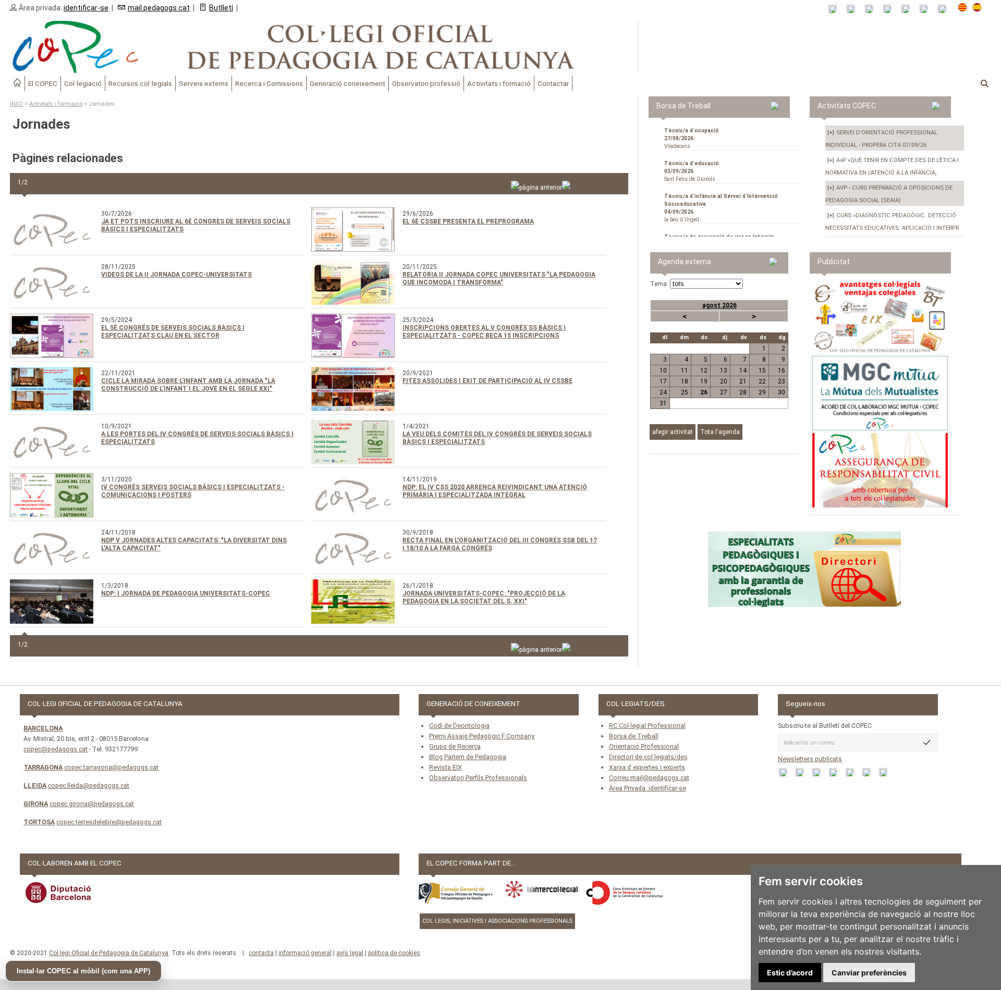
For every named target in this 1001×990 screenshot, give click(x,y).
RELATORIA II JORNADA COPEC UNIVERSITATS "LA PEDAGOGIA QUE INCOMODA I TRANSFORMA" (498, 278)
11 (684, 370)
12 (703, 370)
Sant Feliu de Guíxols (691, 171)
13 (723, 370)
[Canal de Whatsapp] (854, 9)
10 (663, 370)
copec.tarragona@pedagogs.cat (111, 767)
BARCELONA (43, 728)
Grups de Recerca (455, 746)
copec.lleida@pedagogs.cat (88, 785)
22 (762, 381)
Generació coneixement (347, 83)
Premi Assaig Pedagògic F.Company (481, 736)
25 (684, 392)
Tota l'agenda (720, 432)
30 (781, 392)
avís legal (349, 953)
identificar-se (86, 8)
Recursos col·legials (140, 83)
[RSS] (836, 9)
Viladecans (691, 138)
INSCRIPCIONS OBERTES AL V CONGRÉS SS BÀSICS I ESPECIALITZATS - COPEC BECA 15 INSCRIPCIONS (484, 331)
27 (723, 392)
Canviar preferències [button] (869, 972)
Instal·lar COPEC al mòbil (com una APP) (83, 971)
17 (663, 381)
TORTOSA (39, 822)
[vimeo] (945, 9)
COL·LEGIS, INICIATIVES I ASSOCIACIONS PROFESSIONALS (497, 921)
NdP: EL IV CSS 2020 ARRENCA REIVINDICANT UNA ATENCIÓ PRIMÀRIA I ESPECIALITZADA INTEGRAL (494, 491)
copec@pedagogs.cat (55, 749)
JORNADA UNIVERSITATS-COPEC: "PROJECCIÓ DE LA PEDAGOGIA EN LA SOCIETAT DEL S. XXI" (483, 597)
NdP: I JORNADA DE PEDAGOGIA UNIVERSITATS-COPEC (185, 593)
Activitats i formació (499, 83)
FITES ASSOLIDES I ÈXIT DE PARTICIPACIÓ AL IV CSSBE (487, 381)
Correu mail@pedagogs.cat (649, 778)
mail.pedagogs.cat (159, 8)
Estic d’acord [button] (790, 972)
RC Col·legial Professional (647, 725)
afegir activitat (672, 432)
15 (762, 370)
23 (781, 381)
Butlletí (221, 8)
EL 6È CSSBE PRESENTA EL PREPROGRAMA (468, 221)
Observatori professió (426, 83)
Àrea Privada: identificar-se (647, 788)
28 (743, 392)
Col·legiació (83, 83)
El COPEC (42, 83)
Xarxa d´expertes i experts (647, 767)
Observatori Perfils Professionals (478, 778)
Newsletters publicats (810, 759)
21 (743, 381)
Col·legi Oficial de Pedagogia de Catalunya (108, 953)
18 (684, 381)
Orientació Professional (644, 746)
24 (663, 392)
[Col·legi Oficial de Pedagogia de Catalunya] (319, 47)
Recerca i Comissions (269, 83)
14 (743, 370)
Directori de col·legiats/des (648, 757)
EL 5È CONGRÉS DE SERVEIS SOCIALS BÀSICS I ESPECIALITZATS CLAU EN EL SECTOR (173, 331)
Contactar (553, 83)
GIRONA (35, 804)
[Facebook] (872, 9)
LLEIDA (34, 785)
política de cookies (394, 953)
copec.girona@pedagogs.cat (92, 804)
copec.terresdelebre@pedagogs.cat (109, 822)
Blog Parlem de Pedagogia (467, 757)
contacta (261, 953)
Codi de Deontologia (459, 725)
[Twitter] (891, 9)
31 (663, 403)
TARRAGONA (43, 767)
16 (781, 370)
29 (762, 392)
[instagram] (927, 9)
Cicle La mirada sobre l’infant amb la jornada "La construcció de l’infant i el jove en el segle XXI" (188, 384)
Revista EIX (445, 767)
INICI (16, 104)
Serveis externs (203, 83)
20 (723, 381)
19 (703, 381)
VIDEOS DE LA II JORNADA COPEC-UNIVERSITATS (176, 274)
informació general (305, 953)
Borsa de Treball (633, 736)
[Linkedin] (909, 9)
